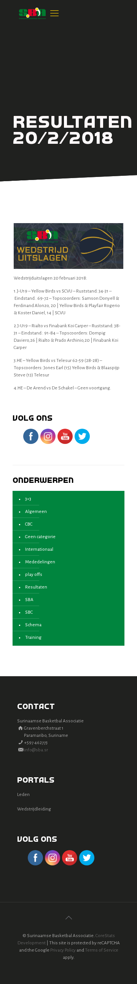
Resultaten (36, 587)
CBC (28, 524)
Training (33, 637)
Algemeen (36, 511)
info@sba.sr (36, 750)
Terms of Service (101, 950)
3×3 (28, 499)
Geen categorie (40, 536)
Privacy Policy (63, 950)
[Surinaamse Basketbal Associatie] (32, 13)
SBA (29, 599)
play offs (33, 574)
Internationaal (39, 549)
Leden (23, 794)
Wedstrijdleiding (34, 809)
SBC (29, 612)
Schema (33, 624)
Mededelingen (40, 562)
